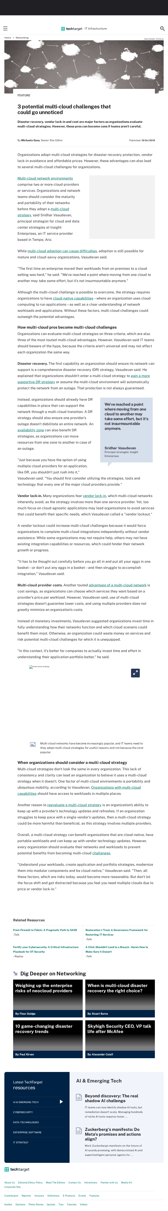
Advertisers (90, 1182)
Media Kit (126, 1182)
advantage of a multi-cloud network (118, 585)
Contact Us (74, 1182)
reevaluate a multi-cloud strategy (74, 805)
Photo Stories (36, 1204)
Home (7, 37)
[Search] (162, 28)
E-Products (69, 1195)
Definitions (53, 1195)
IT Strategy (20, 1142)
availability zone (31, 430)
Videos (84, 1204)
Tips (61, 1204)
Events (82, 1195)
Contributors (11, 1195)
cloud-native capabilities (73, 298)
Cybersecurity (23, 1112)
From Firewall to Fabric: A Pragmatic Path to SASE (45, 930)
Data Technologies (26, 1122)
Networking (22, 37)
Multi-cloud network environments (45, 178)
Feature (24, 95)
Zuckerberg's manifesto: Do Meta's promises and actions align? (113, 1134)
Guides (8, 1204)
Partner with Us (109, 1182)
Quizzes (51, 1204)
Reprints (26, 1195)
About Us (9, 1182)
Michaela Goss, (30, 140)
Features (94, 1195)
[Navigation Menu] (5, 28)
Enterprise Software (27, 1132)
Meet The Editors (55, 1182)
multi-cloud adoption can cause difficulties (62, 251)
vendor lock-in (94, 496)
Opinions (20, 1204)
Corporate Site (12, 1187)
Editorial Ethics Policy (30, 1182)
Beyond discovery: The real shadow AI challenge (111, 1098)
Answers (39, 1195)
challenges (101, 853)
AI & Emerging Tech (25, 1102)
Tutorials (72, 1204)
